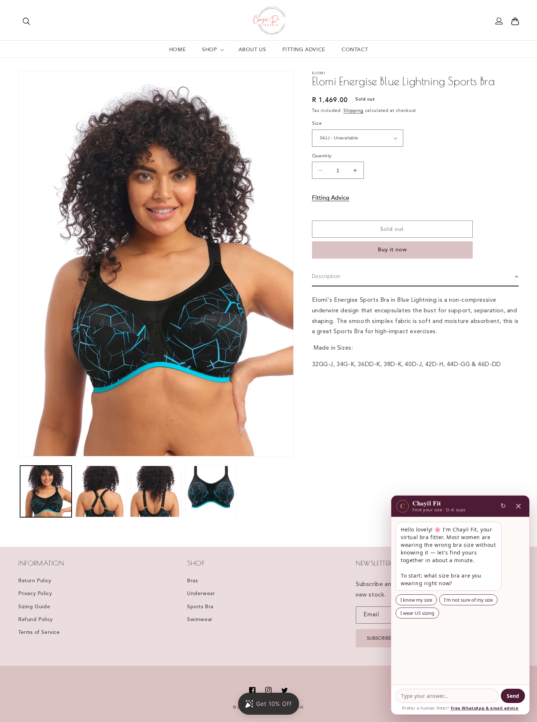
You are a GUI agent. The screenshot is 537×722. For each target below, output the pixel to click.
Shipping (353, 111)
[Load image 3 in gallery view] (156, 491)
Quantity (322, 156)
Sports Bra (200, 607)
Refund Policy (35, 620)
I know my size (416, 600)
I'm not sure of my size (468, 600)
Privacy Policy (35, 594)
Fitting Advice (330, 198)
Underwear (201, 594)
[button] (26, 21)
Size (317, 123)
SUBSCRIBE (379, 638)
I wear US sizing (417, 613)
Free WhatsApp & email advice (485, 708)
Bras (192, 581)
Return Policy (35, 581)
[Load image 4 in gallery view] (211, 491)
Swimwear (200, 620)
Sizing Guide (34, 607)
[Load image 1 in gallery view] (46, 491)
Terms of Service (39, 632)
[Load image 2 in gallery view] (101, 491)
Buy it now (392, 250)
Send (513, 695)
